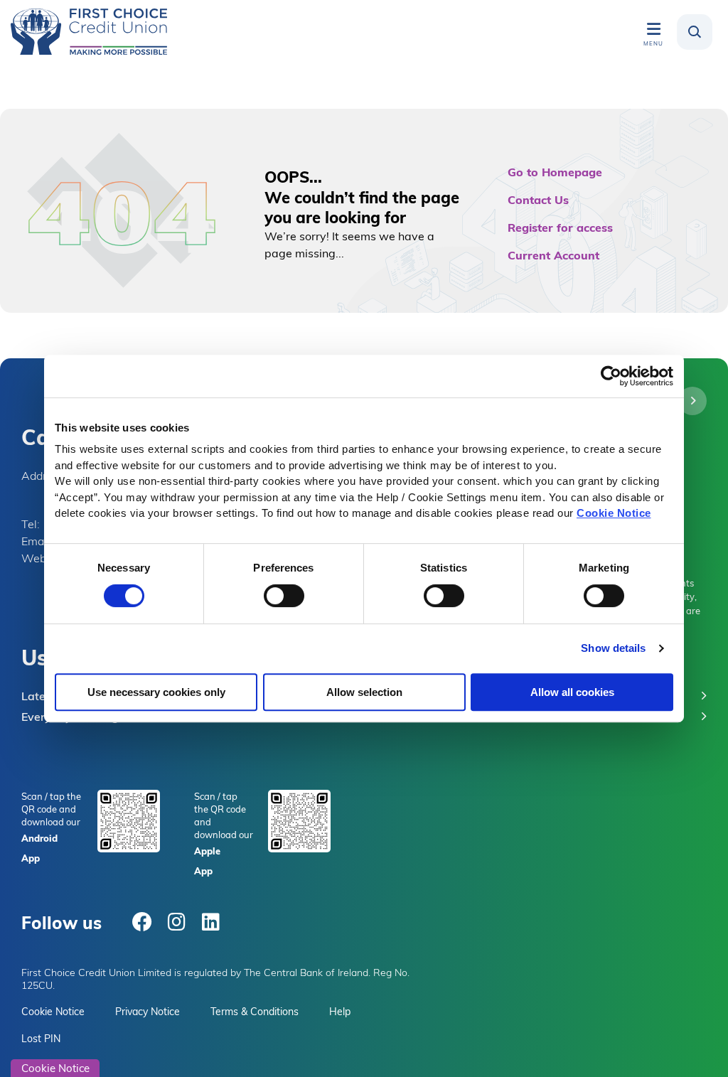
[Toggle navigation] (653, 28)
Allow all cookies (572, 692)
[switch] (284, 595)
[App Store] (299, 819)
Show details (613, 648)
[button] (694, 32)
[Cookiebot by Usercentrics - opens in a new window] (611, 376)
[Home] (89, 31)
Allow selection (364, 692)
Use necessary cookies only (156, 692)
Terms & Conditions (254, 1011)
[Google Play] (128, 819)
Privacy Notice (147, 1011)
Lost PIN (40, 1038)
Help (339, 1011)
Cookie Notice (614, 513)
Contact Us (538, 199)
